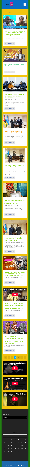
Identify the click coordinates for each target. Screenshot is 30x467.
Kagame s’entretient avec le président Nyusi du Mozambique (14, 132)
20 (4, 448)
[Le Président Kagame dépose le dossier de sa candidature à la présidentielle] (15, 84)
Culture (12, 68)
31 (18, 451)
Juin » (8, 453)
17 (18, 445)
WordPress (25, 463)
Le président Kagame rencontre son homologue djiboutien (14, 166)
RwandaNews (20, 38)
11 (21, 442)
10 (18, 442)
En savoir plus (9, 43)
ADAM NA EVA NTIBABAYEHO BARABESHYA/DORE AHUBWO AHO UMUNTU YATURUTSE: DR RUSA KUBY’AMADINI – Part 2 (13, 306)
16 (15, 445)
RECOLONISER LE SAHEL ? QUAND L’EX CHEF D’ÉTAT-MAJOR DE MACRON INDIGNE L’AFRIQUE (15, 273)
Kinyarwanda (14, 38)
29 (11, 451)
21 (8, 448)
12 (25, 442)
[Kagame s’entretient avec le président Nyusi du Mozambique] (15, 121)
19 (25, 445)
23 (15, 448)
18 (22, 445)
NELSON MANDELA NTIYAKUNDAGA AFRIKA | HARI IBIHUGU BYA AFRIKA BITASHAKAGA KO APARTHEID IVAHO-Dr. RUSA (14, 340)
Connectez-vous (10, 465)
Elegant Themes (12, 463)
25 (22, 448)
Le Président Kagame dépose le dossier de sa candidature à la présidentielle (14, 96)
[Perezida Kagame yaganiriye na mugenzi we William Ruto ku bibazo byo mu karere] (15, 227)
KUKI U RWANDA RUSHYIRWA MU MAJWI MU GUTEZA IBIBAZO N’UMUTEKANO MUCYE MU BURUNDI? (14, 33)
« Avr (4, 453)
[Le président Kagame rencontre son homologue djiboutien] (15, 155)
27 (4, 451)
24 (18, 448)
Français (13, 99)
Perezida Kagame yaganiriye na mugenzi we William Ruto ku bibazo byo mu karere (13, 238)
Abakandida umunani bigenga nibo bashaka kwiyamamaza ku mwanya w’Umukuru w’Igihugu (14, 202)
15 (11, 445)
